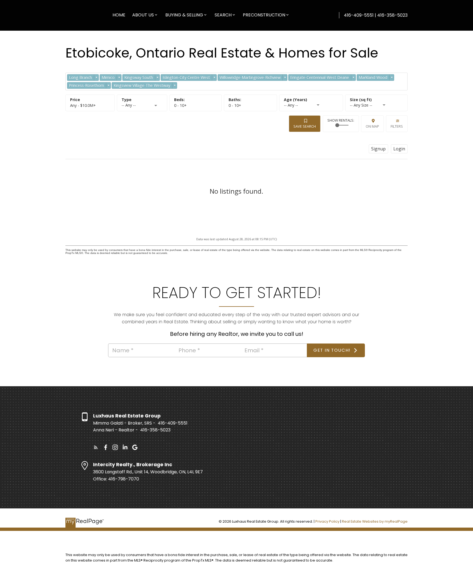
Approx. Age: (311, 100)
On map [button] (372, 126)
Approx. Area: (376, 100)
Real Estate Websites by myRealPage (375, 521)
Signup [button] (378, 149)
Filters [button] (397, 126)
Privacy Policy (327, 521)
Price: (83, 105)
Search (223, 15)
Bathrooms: (235, 105)
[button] (96, 447)
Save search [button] (304, 126)
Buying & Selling (184, 15)
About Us (143, 15)
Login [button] (399, 149)
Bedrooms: (180, 105)
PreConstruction (264, 15)
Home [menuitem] (119, 15)
